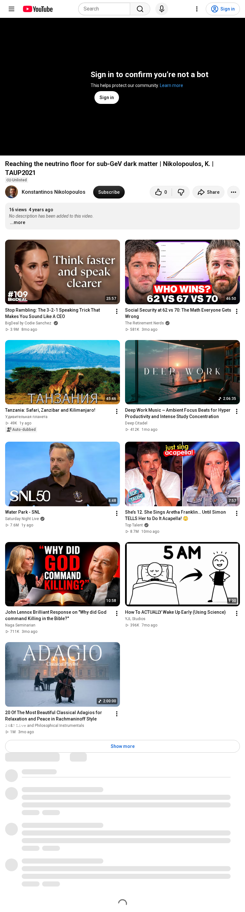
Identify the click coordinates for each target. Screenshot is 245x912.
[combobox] (106, 9)
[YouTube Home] (37, 9)
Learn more (171, 85)
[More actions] (233, 192)
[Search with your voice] (161, 9)
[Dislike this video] (181, 192)
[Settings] (197, 9)
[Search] (140, 9)
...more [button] (17, 222)
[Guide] (11, 9)
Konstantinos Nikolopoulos (53, 192)
